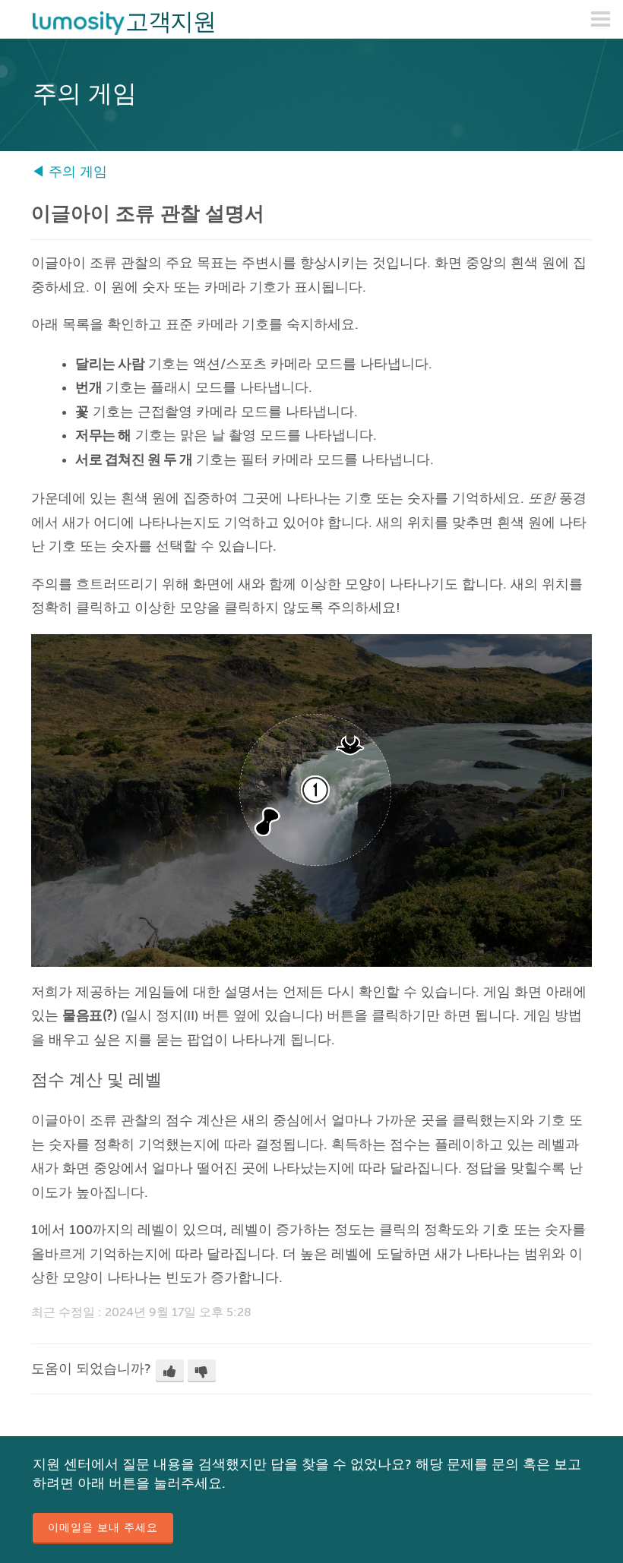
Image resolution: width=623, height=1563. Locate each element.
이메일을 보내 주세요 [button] (103, 1527)
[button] (170, 1370)
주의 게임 (78, 171)
